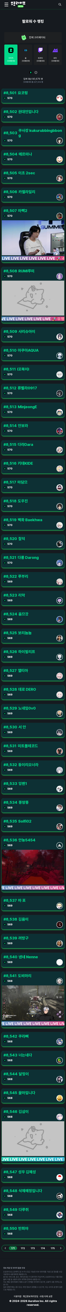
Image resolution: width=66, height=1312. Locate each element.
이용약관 (17, 1296)
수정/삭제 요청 (45, 1296)
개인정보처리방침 (30, 1296)
